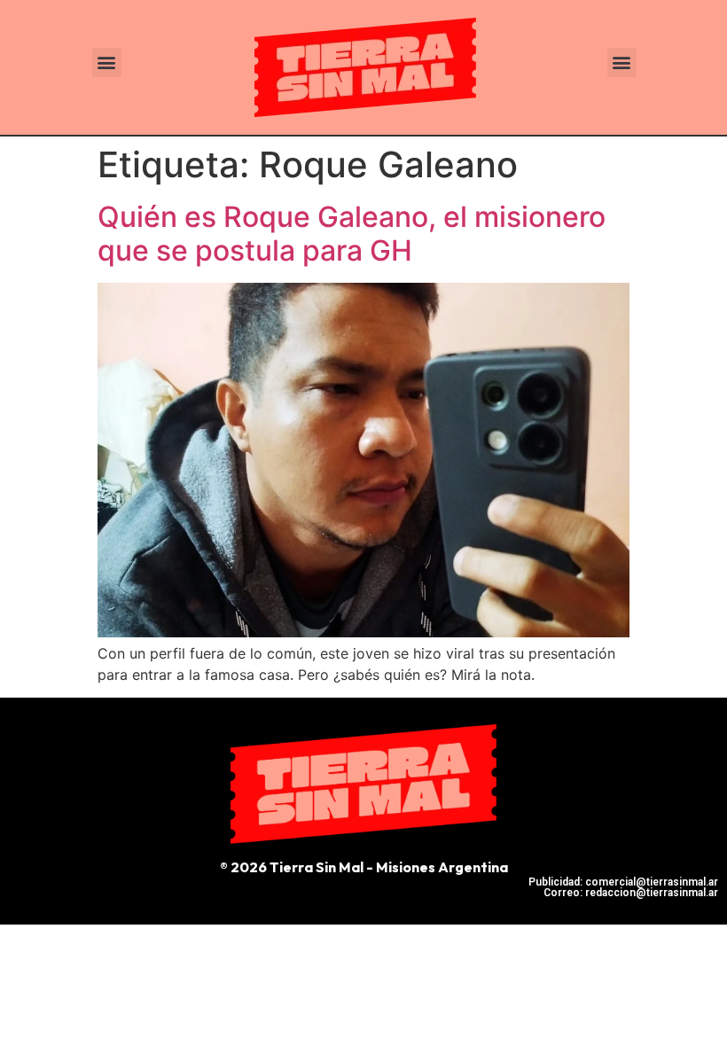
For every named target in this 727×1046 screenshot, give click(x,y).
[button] (106, 62)
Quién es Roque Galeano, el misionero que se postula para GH (352, 233)
